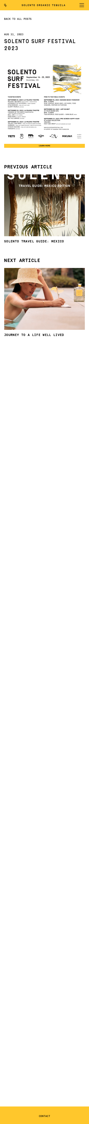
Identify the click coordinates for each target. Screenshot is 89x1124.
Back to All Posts (18, 19)
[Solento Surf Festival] (44, 141)
